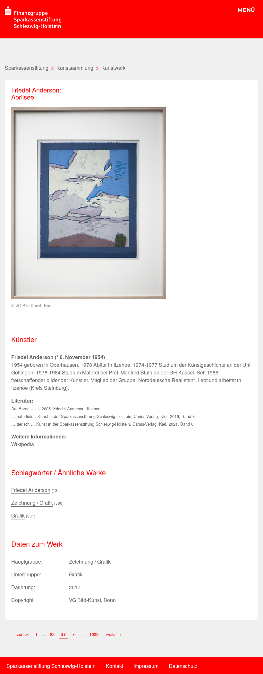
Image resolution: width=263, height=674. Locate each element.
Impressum (145, 666)
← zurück (20, 634)
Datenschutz (183, 666)
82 (52, 634)
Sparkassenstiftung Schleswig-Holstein (51, 666)
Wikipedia (22, 444)
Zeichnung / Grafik (32, 502)
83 (63, 634)
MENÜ (246, 10)
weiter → (114, 634)
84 (74, 634)
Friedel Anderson (30, 489)
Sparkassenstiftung (26, 67)
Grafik (18, 515)
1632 (94, 634)
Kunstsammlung (74, 67)
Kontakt (114, 666)
